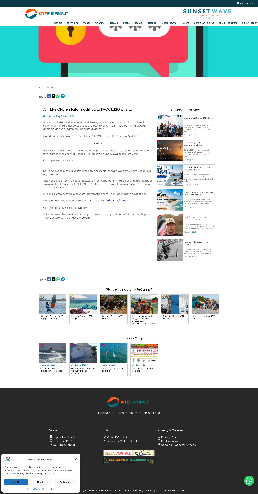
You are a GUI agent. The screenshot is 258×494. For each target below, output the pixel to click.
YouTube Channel (63, 444)
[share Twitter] (53, 96)
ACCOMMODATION (169, 23)
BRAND (222, 23)
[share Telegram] (63, 96)
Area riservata (246, 3)
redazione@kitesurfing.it (120, 200)
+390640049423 (116, 437)
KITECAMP (113, 23)
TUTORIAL (99, 23)
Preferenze (65, 482)
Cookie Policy (33, 489)
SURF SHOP (199, 23)
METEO (126, 23)
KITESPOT (151, 23)
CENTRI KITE (72, 23)
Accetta (16, 482)
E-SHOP (245, 23)
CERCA (254, 23)
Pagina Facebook (63, 437)
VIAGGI (86, 23)
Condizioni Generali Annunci (178, 444)
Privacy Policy (47, 489)
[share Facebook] (49, 96)
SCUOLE (138, 23)
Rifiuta (40, 482)
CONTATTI (232, 23)
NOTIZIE (58, 23)
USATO (186, 23)
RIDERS (210, 23)
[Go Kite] (46, 18)
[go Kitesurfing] (129, 406)
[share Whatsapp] (58, 96)
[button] (75, 459)
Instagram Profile (63, 440)
